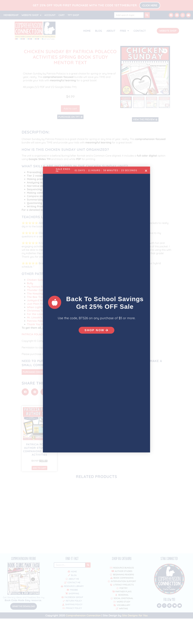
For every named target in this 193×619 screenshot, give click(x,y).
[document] (96, 309)
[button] (146, 170)
